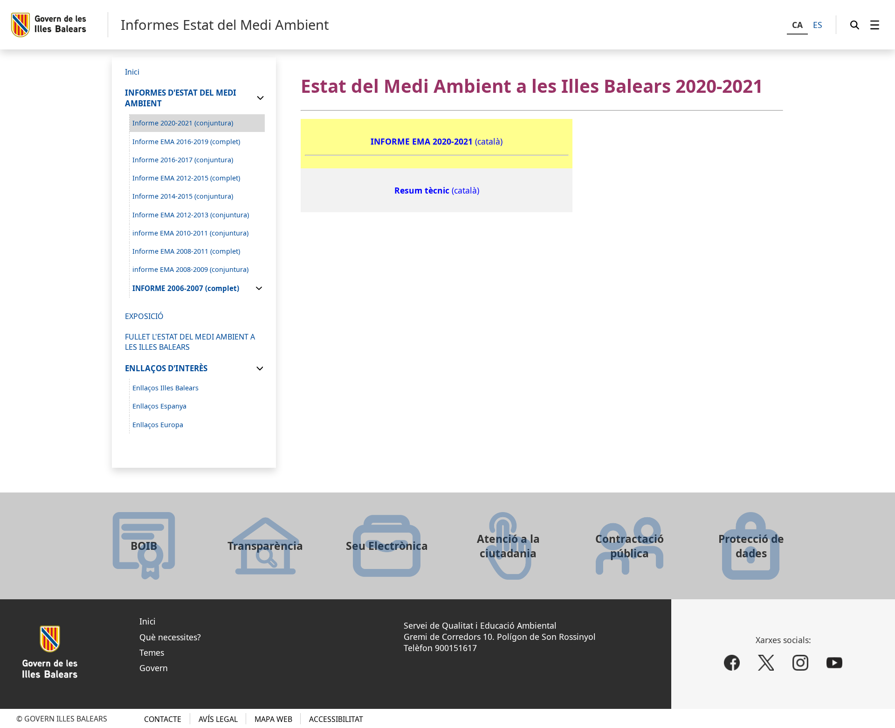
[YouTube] (834, 663)
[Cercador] (855, 24)
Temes (151, 652)
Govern (153, 667)
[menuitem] (875, 24)
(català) (489, 141)
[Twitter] (766, 663)
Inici (147, 621)
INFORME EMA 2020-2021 (423, 141)
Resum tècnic (423, 190)
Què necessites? (170, 637)
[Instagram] (800, 663)
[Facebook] (732, 663)
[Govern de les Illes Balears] (59, 25)
